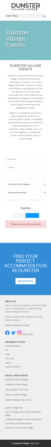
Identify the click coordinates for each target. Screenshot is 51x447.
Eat (6, 350)
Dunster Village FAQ (14, 407)
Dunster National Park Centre (18, 400)
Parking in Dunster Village (16, 384)
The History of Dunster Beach (18, 423)
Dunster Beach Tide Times (17, 389)
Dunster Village (21, 443)
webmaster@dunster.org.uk (17, 325)
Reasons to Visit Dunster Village (19, 427)
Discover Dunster (13, 366)
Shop (7, 354)
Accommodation (12, 346)
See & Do (9, 358)
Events (8, 362)
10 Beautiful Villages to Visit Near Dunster (23, 419)
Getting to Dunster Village (16, 379)
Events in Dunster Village (16, 394)
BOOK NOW (25, 281)
